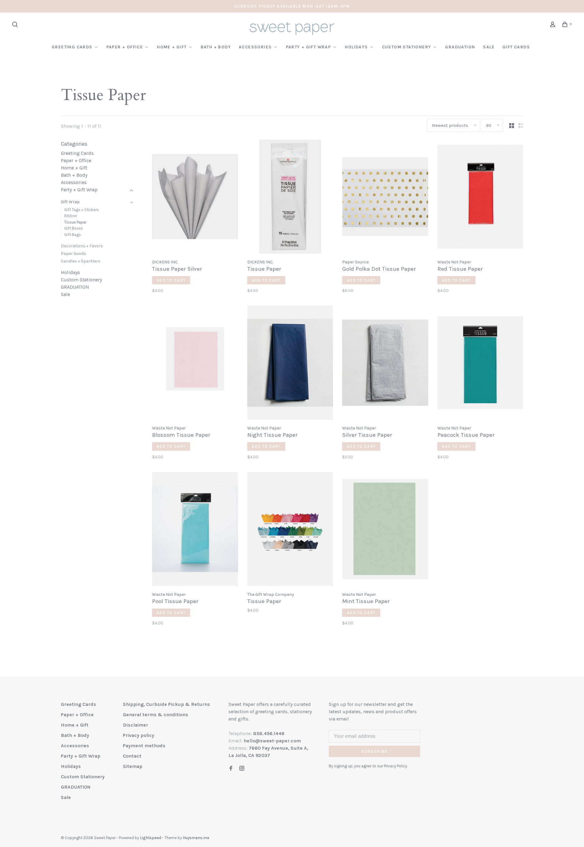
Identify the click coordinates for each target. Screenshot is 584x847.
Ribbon (70, 215)
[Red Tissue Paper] (480, 198)
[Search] (15, 25)
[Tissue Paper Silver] (195, 198)
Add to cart (171, 280)
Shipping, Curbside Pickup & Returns (166, 704)
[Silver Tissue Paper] (385, 364)
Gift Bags (72, 234)
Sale (489, 47)
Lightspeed (150, 837)
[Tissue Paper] (290, 198)
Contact (132, 756)
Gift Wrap (70, 201)
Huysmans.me (196, 837)
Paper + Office (124, 47)
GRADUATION (460, 47)
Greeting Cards (72, 47)
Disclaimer (135, 725)
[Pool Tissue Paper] (195, 530)
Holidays (356, 47)
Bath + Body (216, 47)
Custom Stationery (406, 47)
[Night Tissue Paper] (290, 364)
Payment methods (144, 745)
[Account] (553, 25)
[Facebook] (230, 769)
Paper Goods (73, 253)
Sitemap (132, 766)
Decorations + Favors (82, 245)
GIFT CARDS (516, 47)
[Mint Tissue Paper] (385, 530)
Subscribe (374, 751)
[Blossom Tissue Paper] (195, 364)
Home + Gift (171, 47)
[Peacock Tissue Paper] (480, 364)
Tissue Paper (75, 222)
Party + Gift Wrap (308, 47)
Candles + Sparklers (80, 261)
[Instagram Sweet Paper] (241, 769)
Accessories (255, 47)
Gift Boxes (73, 228)
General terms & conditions (155, 714)
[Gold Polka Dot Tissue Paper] (385, 198)
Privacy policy (138, 735)
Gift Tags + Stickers (81, 209)
